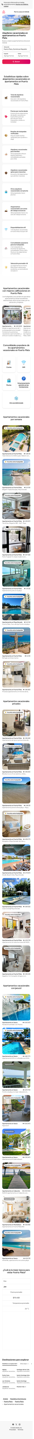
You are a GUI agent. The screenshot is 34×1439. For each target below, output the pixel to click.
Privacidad (12, 1430)
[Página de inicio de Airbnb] (3, 12)
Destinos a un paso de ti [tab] (9, 1364)
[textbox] (9, 56)
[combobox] (16, 49)
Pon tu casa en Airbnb (21, 12)
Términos (20, 1430)
